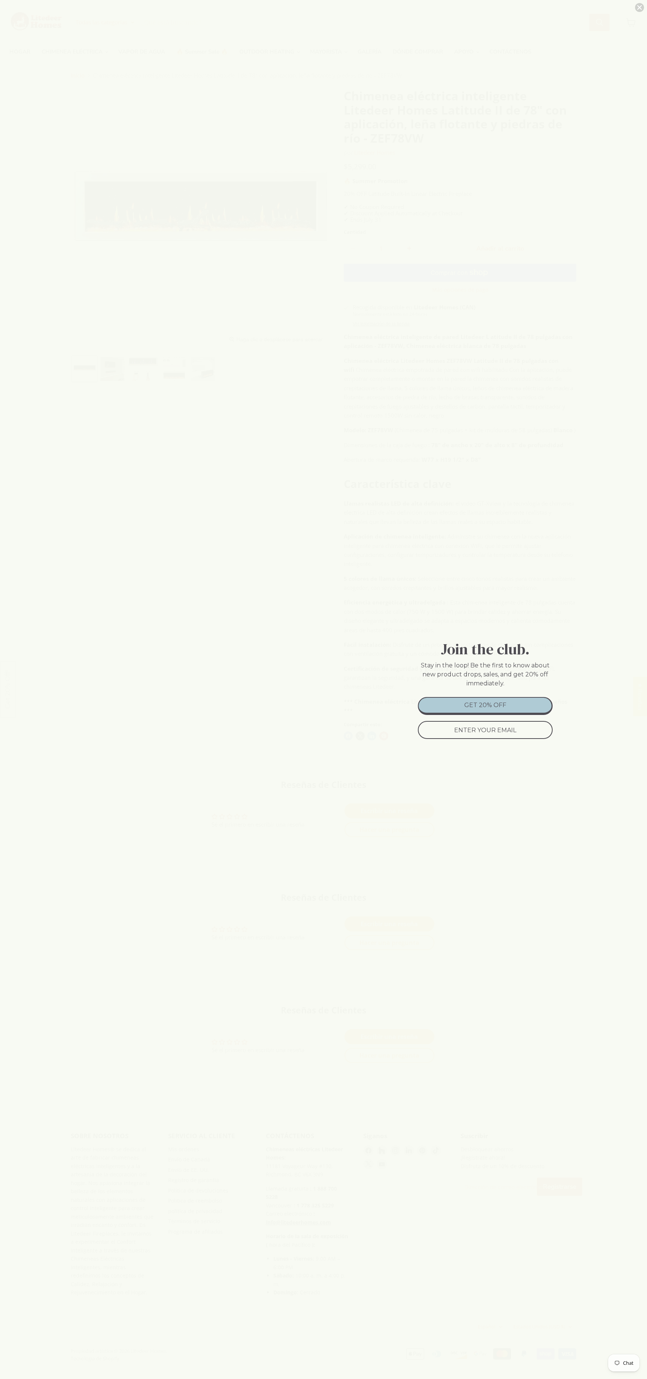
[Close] (639, 7)
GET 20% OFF (485, 705)
